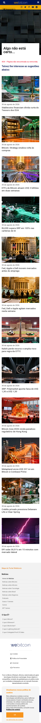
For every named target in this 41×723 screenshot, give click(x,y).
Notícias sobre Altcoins (9, 585)
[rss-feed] (29, 12)
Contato (15, 654)
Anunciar (15, 663)
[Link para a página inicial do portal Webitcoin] (20, 644)
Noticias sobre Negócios (10, 595)
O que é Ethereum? (8, 622)
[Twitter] (25, 7)
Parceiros (16, 667)
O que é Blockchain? (8, 626)
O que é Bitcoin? (7, 619)
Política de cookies (13, 710)
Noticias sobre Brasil (9, 592)
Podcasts (5, 598)
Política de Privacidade (19, 658)
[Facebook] (29, 7)
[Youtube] (33, 7)
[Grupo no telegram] (36, 7)
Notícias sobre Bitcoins (9, 582)
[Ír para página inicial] (20, 2)
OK (15, 715)
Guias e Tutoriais (7, 601)
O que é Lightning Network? (11, 629)
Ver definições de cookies (14, 720)
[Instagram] (21, 7)
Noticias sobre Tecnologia (10, 588)
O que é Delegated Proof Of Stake (13, 632)
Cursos (4, 605)
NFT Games (6, 608)
